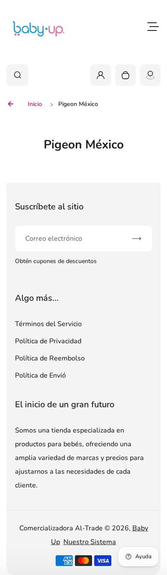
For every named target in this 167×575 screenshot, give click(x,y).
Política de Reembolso (50, 358)
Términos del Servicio (48, 324)
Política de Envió (40, 375)
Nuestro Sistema (89, 542)
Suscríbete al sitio (49, 206)
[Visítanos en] (150, 75)
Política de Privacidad (48, 341)
